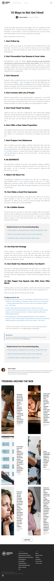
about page (36, 328)
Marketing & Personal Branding (25, 557)
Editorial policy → (27, 338)
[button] (27, 540)
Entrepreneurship (22, 563)
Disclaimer (38, 559)
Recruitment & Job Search (24, 555)
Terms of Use (39, 563)
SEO (19, 569)
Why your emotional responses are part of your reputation (25, 234)
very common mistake (26, 181)
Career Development (23, 553)
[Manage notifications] (3, 575)
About (26, 2)
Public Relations (22, 559)
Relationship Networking (24, 565)
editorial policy (27, 328)
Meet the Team (39, 555)
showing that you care (22, 80)
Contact (37, 557)
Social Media (21, 561)
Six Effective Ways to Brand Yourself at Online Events (23, 238)
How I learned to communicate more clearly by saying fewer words (27, 230)
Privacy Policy (39, 561)
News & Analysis (22, 567)
